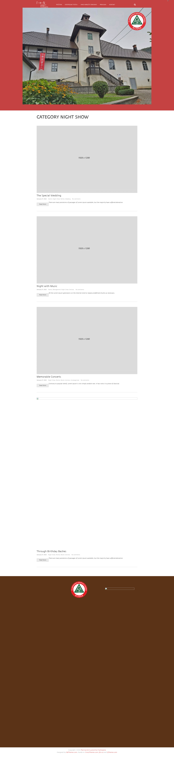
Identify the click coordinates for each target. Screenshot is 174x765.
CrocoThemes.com (91, 752)
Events (50, 199)
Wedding (67, 199)
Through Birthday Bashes (51, 551)
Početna (59, 4)
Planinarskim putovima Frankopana (93, 750)
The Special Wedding (49, 195)
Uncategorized (75, 380)
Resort (63, 380)
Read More (42, 204)
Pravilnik (103, 4)
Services (71, 289)
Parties (63, 199)
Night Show (56, 199)
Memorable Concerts (49, 376)
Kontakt (112, 4)
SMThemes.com (71, 752)
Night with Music (47, 286)
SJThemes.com (112, 752)
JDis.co (101, 752)
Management (57, 289)
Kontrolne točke (71, 4)
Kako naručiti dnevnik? (89, 4)
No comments (76, 199)
